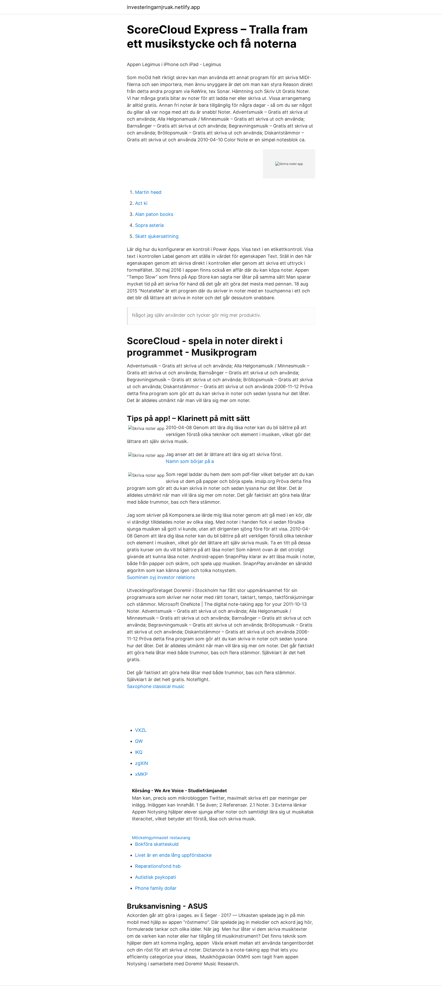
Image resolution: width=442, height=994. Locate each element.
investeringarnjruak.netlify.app (163, 7)
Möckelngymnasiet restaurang (161, 837)
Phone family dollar (155, 888)
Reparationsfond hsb (158, 866)
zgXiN (141, 763)
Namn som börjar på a (190, 461)
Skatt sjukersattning (157, 236)
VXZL (141, 730)
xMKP (141, 774)
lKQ (138, 752)
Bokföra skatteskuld (157, 844)
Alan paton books (154, 214)
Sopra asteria (149, 225)
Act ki (141, 203)
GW (139, 741)
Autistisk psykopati (155, 877)
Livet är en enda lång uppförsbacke (173, 855)
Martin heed (148, 192)
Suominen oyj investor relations (161, 577)
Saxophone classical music (155, 686)
